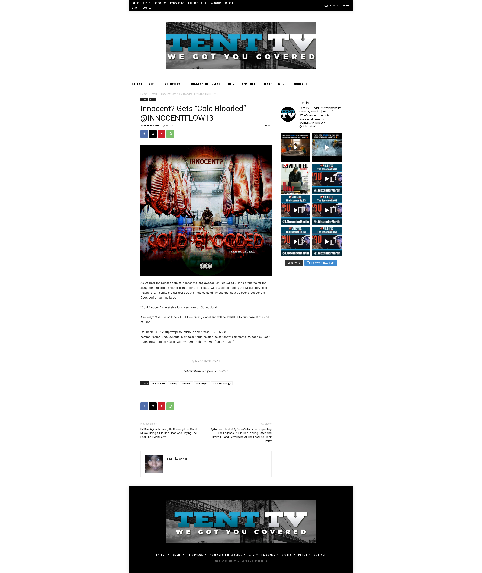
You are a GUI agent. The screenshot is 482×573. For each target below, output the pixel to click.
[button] (331, 5)
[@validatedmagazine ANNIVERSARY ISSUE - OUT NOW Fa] (295, 179)
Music (152, 99)
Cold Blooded (158, 383)
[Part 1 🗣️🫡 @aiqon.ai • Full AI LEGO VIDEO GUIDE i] (295, 147)
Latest (154, 94)
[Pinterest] (161, 134)
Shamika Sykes (152, 125)
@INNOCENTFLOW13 (206, 361)
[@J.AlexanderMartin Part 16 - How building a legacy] (295, 210)
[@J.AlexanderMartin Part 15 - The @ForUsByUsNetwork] (327, 210)
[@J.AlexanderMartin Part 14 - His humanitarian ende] (295, 241)
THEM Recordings (221, 383)
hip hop (173, 383)
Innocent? (187, 383)
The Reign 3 (202, 383)
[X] (153, 134)
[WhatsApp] (170, 134)
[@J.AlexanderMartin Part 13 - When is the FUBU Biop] (327, 241)
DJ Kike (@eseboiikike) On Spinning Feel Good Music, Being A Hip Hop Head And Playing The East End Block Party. (168, 433)
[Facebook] (144, 134)
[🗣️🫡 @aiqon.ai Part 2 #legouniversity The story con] (327, 147)
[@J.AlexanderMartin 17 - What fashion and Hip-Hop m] (327, 179)
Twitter (223, 371)
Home (143, 94)
